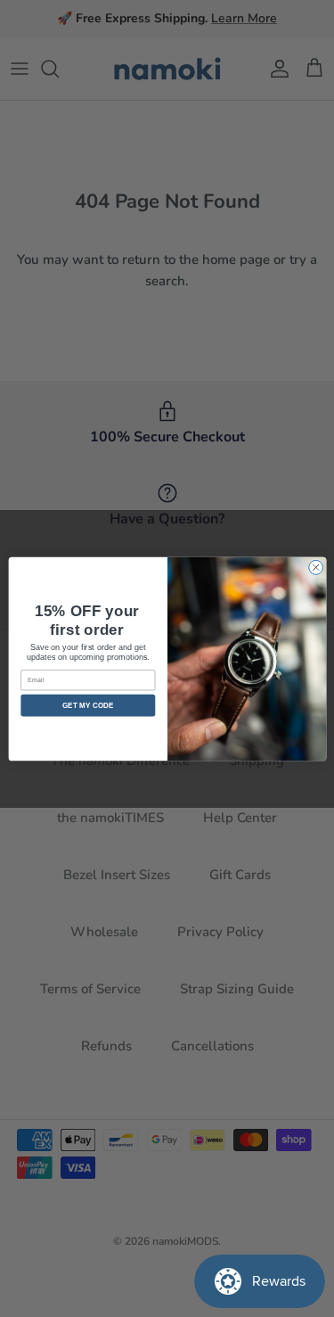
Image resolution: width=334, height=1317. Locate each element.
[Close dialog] (315, 567)
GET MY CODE (88, 705)
